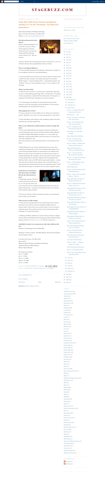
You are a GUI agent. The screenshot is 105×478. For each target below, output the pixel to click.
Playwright (50, 268)
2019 (67, 70)
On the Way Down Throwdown (75, 247)
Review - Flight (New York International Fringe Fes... (75, 128)
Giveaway (66, 359)
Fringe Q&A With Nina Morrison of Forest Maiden (76, 212)
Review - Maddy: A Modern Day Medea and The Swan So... (76, 144)
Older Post (58, 282)
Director (66, 324)
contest (66, 317)
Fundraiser (67, 357)
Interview (36, 268)
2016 (67, 78)
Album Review (68, 291)
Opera (65, 404)
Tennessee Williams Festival (71, 441)
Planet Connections (69, 408)
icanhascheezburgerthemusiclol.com (34, 36)
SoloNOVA (67, 436)
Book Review (67, 303)
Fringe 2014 (67, 354)
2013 (67, 86)
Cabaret (66, 310)
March (69, 268)
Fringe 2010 (67, 352)
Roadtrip (66, 432)
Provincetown (67, 422)
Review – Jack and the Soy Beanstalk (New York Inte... (75, 154)
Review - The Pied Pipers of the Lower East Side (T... (75, 163)
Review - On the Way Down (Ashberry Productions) (74, 231)
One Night (67, 399)
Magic (65, 376)
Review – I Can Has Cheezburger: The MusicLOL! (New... (76, 158)
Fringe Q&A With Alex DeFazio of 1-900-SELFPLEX (76, 208)
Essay (65, 329)
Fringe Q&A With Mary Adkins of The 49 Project (76, 203)
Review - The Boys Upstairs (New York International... (76, 170)
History (66, 361)
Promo (65, 420)
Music (65, 385)
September (71, 105)
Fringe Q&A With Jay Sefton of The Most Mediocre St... (75, 180)
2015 (67, 81)
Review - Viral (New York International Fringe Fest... (75, 140)
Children (66, 312)
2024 (67, 57)
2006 (67, 280)
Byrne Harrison (68, 461)
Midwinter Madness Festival (72, 378)
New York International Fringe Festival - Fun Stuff (75, 227)
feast (65, 331)
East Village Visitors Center (71, 38)
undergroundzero (68, 450)
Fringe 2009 (28, 268)
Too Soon (66, 448)
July (69, 258)
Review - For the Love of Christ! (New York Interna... (76, 118)
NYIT (65, 394)
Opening (66, 401)
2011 (67, 92)
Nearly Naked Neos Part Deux (75, 136)
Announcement (68, 294)
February (70, 271)
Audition (66, 296)
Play (65, 411)
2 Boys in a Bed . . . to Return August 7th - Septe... (75, 243)
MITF (65, 383)
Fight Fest (66, 336)
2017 (67, 76)
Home (40, 282)
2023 (67, 60)
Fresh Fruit (67, 340)
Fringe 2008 (67, 347)
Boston (66, 305)
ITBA (65, 373)
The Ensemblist (68, 443)
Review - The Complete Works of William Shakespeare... (76, 222)
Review (66, 429)
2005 (67, 282)
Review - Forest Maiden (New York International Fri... (75, 123)
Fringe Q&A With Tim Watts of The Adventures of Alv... (75, 194)
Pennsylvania (67, 406)
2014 (67, 84)
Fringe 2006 (67, 345)
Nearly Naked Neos (72, 167)
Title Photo (67, 446)
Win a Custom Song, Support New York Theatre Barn (76, 253)
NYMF (66, 397)
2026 (67, 52)
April (69, 266)
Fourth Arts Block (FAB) (70, 41)
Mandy (46, 134)
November (71, 99)
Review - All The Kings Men (75, 250)
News (65, 392)
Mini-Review (67, 380)
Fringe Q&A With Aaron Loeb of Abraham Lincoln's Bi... (76, 189)
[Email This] (49, 266)
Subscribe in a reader (69, 30)
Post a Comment (23, 279)
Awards (66, 298)
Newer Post (22, 282)
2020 (67, 68)
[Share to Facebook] (54, 266)
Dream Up (66, 326)
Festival (66, 333)
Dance (65, 319)
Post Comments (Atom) (32, 286)
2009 (67, 97)
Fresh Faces (67, 338)
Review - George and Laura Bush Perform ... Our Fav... (76, 175)
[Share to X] (52, 266)
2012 (67, 89)
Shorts (65, 434)
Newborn (66, 390)
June (69, 260)
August (70, 107)
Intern (65, 366)
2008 (67, 274)
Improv (66, 364)
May (69, 263)
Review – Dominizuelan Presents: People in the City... (76, 184)
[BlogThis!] (51, 266)
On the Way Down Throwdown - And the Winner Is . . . (76, 236)
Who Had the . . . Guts (73, 115)
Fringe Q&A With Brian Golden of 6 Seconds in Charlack (76, 198)
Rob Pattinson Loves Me (35, 220)
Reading (66, 425)
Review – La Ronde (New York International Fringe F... (75, 111)
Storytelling (67, 439)
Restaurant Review (69, 427)
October (70, 102)
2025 (67, 54)
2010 (67, 95)
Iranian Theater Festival (70, 371)
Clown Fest (67, 315)
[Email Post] (46, 266)
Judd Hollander (68, 464)
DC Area (66, 322)
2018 (67, 73)
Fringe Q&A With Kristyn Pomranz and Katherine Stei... (76, 149)
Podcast (66, 415)
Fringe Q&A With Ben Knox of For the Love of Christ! (75, 217)
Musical (43, 268)
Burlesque (66, 308)
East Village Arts (68, 43)
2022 (67, 62)
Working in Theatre (69, 453)
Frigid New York (68, 343)
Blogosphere (67, 301)
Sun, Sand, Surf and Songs (74, 239)
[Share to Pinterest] (56, 266)
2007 (67, 277)
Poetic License (68, 418)
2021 (67, 65)
